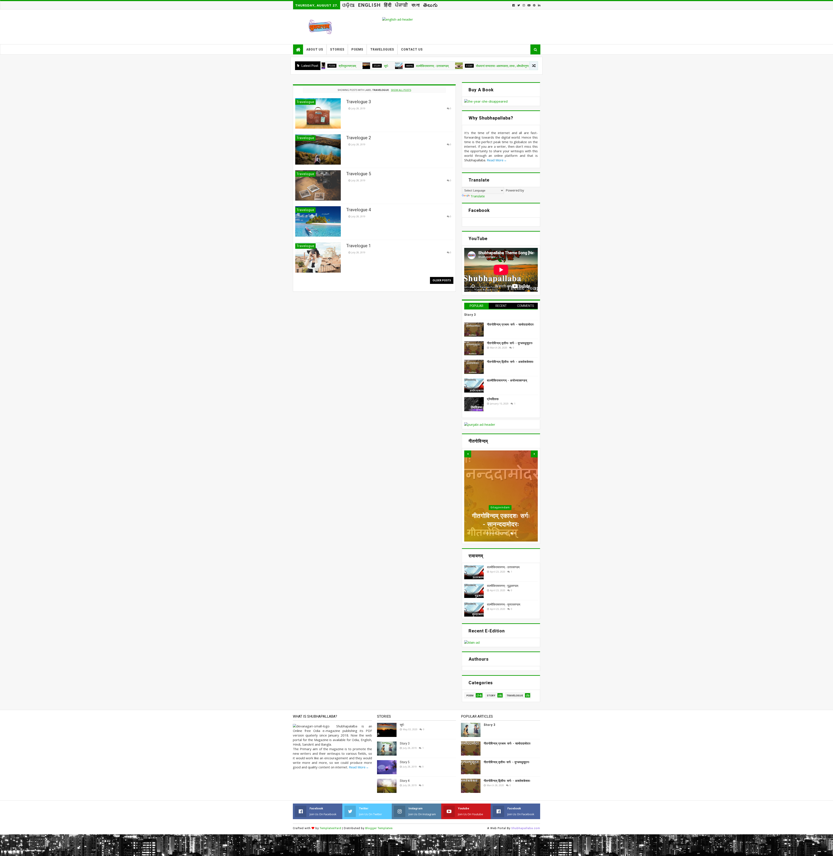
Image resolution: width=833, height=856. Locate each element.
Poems (357, 49)
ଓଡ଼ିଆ (348, 5)
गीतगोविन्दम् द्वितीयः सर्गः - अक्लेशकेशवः (510, 361)
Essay (416, 65)
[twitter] (519, 5)
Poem (470, 695)
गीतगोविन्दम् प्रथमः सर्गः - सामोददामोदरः (510, 324)
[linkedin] (538, 5)
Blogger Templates (379, 828)
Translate (478, 196)
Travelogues (382, 49)
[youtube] (529, 5)
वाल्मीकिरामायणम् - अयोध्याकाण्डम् (507, 380)
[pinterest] (534, 5)
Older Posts (442, 280)
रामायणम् (356, 65)
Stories (337, 49)
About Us (314, 49)
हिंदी (388, 5)
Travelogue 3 (358, 101)
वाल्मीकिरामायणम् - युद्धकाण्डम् (502, 586)
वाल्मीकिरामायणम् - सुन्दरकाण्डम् (503, 604)
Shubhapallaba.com (525, 828)
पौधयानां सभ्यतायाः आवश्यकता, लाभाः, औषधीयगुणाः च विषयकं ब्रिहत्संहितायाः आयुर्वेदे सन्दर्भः (471, 66)
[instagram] (524, 5)
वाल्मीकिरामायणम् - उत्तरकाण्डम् (379, 66)
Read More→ (497, 160)
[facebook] (514, 5)
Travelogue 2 (358, 137)
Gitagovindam (500, 507)
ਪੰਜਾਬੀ (401, 5)
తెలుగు (430, 5)
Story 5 (405, 762)
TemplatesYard (330, 828)
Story (324, 65)
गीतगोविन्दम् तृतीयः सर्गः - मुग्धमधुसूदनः (510, 343)
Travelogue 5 (358, 173)
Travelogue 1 (358, 245)
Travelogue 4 (358, 209)
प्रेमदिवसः (493, 399)
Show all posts (401, 90)
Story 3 (470, 314)
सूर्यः (333, 66)
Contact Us (412, 49)
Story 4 (405, 780)
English (369, 5)
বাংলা (416, 5)
